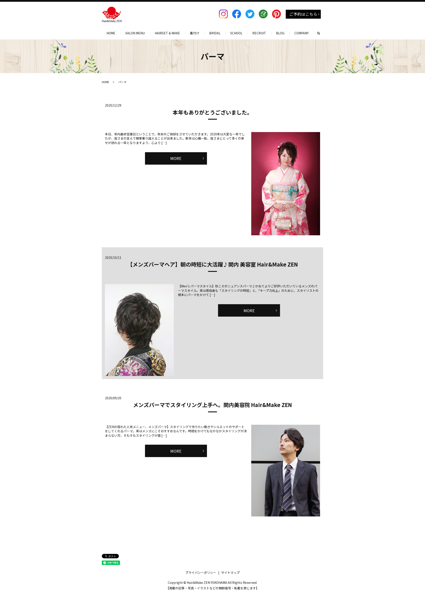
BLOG (280, 33)
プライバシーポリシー (200, 572)
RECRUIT (259, 33)
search (321, 33)
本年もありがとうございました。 (212, 112)
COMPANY (301, 33)
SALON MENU (135, 33)
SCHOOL (236, 33)
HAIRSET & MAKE (167, 33)
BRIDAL (214, 33)
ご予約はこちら (303, 14)
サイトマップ (230, 572)
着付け (194, 33)
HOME (110, 33)
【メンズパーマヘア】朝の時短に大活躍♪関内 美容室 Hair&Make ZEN (212, 264)
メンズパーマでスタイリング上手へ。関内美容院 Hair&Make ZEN (212, 405)
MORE (176, 158)
